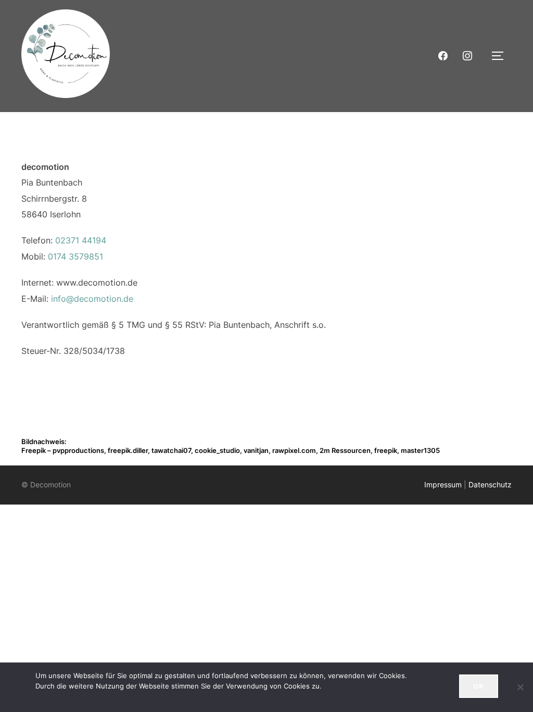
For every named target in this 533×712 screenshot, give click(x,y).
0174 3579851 (75, 256)
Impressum (443, 484)
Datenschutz (490, 484)
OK (478, 686)
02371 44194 (80, 240)
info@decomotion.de (92, 298)
